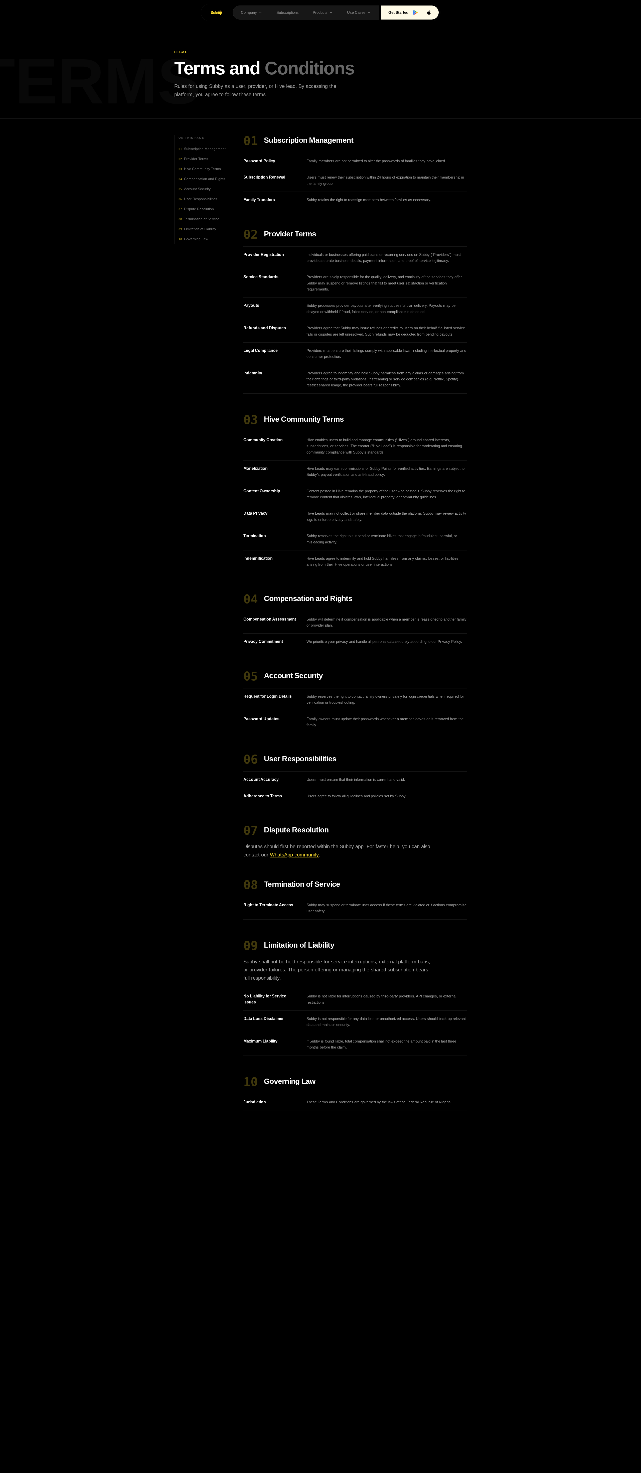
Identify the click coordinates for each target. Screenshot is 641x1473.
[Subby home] (217, 13)
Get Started (398, 12)
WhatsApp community (294, 854)
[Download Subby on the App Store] (429, 12)
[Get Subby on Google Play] (415, 12)
